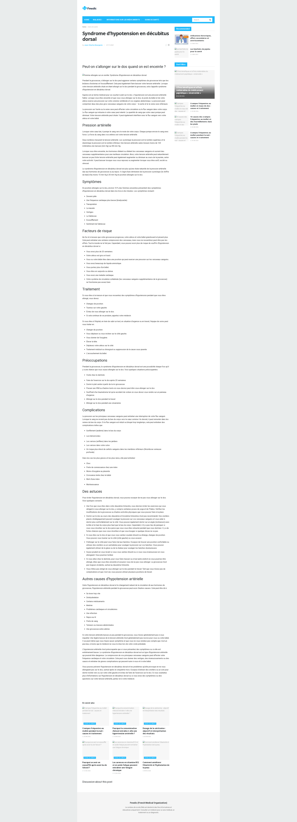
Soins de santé (152, 20)
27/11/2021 (110, 45)
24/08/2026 (86, 736)
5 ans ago (194, 54)
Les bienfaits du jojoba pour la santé (200, 50)
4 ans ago (194, 43)
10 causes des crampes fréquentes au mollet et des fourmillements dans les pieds (201, 120)
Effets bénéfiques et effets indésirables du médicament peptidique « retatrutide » (189, 90)
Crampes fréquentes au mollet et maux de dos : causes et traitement (200, 105)
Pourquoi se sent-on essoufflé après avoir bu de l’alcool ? (94, 765)
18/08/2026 (117, 736)
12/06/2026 (86, 771)
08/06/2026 (147, 771)
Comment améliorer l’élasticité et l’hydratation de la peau (156, 765)
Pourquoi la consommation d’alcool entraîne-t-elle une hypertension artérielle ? (125, 731)
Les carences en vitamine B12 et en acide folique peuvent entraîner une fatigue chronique (126, 766)
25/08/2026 (194, 111)
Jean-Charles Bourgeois (93, 45)
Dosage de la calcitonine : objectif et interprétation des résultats (154, 731)
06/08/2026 (147, 736)
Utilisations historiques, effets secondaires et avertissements (200, 38)
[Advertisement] (172, 8)
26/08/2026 (180, 96)
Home (86, 20)
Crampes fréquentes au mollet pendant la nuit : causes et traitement (93, 731)
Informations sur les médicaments (123, 20)
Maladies (97, 20)
